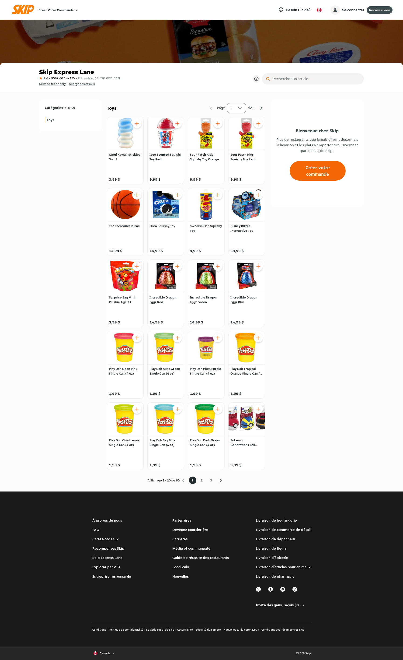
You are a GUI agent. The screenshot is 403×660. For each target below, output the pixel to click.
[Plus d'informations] (256, 79)
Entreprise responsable (111, 576)
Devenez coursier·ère (190, 529)
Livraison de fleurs (271, 548)
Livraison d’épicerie (272, 557)
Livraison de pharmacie (275, 576)
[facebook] (271, 591)
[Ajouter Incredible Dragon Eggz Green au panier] (217, 266)
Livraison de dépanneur (275, 539)
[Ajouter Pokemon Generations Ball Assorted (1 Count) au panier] (258, 409)
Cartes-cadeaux (105, 539)
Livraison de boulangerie (276, 520)
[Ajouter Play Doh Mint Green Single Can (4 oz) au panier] (177, 337)
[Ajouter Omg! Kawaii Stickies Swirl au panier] (137, 123)
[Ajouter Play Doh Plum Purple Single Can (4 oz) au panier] (217, 337)
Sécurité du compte (208, 629)
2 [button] (202, 480)
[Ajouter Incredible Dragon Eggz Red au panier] (177, 266)
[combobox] (316, 79)
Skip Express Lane (107, 557)
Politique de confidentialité (126, 629)
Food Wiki (180, 567)
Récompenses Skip (108, 548)
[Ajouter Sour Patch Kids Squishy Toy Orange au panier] (217, 123)
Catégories (54, 107)
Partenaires (181, 520)
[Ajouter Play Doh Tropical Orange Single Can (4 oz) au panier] (258, 337)
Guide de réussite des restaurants (200, 557)
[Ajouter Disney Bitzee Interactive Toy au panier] (258, 195)
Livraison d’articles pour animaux (283, 567)
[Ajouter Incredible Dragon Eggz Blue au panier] (258, 266)
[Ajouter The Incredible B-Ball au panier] (137, 195)
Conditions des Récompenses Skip (282, 629)
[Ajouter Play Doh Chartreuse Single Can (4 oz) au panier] (137, 409)
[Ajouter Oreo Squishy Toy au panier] (177, 195)
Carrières (180, 539)
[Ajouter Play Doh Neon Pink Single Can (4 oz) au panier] (137, 337)
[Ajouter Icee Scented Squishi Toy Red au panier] (177, 123)
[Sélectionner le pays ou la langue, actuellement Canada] (319, 10)
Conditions (99, 629)
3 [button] (211, 480)
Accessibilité (185, 629)
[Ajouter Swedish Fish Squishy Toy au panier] (217, 195)
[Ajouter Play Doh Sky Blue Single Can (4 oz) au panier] (177, 409)
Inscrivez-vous (379, 10)
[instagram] (283, 591)
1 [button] (232, 107)
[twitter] (258, 591)
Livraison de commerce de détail (283, 529)
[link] (70, 120)
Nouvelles (180, 576)
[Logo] (24, 10)
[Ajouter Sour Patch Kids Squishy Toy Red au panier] (258, 123)
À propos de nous (107, 520)
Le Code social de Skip (160, 629)
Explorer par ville (106, 567)
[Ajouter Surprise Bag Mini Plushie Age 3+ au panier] (137, 266)
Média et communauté (191, 548)
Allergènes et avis (82, 84)
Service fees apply (52, 84)
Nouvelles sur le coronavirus (241, 629)
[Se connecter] (335, 10)
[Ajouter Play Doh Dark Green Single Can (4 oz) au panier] (217, 409)
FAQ (95, 529)
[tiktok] (295, 591)
